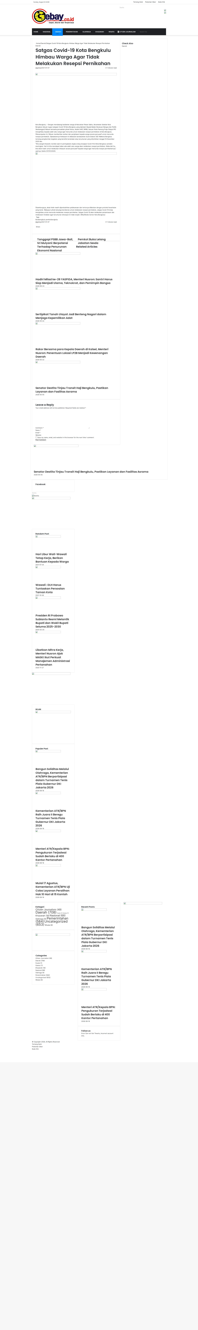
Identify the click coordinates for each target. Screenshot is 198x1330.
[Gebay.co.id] (53, 16)
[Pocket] (39, 229)
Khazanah (99, 32)
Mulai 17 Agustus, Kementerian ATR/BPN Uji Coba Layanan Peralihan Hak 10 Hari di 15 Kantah (53, 888)
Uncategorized (52, 922)
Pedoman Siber (150, 2)
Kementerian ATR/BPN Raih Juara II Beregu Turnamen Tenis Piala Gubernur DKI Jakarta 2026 (51, 818)
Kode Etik (161, 2)
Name (38, 430)
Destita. (34, 493)
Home (36, 32)
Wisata (111, 32)
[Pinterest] (37, 70)
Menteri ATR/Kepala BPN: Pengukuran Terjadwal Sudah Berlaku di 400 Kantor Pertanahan (52, 854)
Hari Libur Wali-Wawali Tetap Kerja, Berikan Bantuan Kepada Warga (52, 557)
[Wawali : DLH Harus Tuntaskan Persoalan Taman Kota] (48, 568)
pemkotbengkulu (52, 219)
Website (38, 435)
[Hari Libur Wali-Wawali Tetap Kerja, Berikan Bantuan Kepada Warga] (48, 537)
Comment (40, 428)
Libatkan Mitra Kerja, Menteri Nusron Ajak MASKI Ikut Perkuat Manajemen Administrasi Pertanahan (53, 657)
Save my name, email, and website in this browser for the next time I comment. (65, 437)
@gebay (38, 68)
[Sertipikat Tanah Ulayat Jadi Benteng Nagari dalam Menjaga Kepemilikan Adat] (58, 289)
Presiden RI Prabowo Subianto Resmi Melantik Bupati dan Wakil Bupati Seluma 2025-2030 (52, 621)
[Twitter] (0, 1058)
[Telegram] (1, 1058)
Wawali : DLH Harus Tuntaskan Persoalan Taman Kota (50, 588)
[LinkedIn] (36, 70)
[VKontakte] (38, 70)
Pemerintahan (72, 32)
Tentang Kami (138, 2)
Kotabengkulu (40, 219)
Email (38, 433)
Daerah (58, 32)
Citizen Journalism (127, 32)
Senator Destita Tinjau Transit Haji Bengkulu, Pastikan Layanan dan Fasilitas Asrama (72, 389)
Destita (122, 7)
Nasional (47, 32)
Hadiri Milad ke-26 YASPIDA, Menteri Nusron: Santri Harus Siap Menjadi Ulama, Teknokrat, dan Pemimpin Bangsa (74, 281)
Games (66, 913)
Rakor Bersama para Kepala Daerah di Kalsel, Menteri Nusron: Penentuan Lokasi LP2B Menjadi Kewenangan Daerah (72, 352)
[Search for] (163, 31)
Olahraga (86, 32)
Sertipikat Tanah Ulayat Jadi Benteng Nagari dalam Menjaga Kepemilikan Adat (71, 316)
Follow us (86, 1030)
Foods (59, 913)
